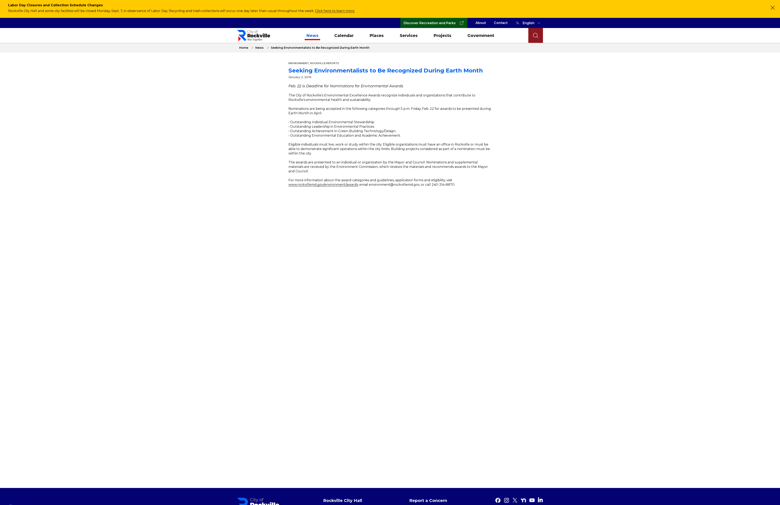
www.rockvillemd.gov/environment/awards (323, 185)
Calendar (344, 35)
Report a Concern (428, 500)
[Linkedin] (540, 499)
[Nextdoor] (523, 500)
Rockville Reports (324, 63)
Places (376, 35)
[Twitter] (515, 500)
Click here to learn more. (335, 11)
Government (480, 35)
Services (409, 35)
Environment (298, 63)
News (312, 35)
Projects (442, 35)
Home (243, 48)
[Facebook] (497, 500)
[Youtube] (532, 500)
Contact (501, 23)
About (481, 23)
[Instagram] (506, 500)
